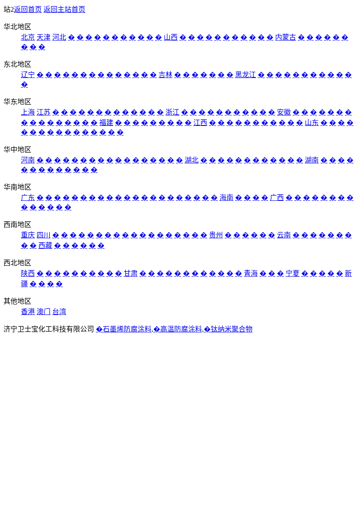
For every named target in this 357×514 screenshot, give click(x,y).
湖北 (192, 160)
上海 (28, 112)
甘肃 (131, 273)
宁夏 (293, 273)
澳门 (44, 311)
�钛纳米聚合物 (228, 329)
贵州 (216, 235)
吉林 (165, 74)
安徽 (284, 112)
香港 (28, 311)
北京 (28, 37)
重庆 (28, 235)
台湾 (59, 311)
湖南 (312, 160)
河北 (59, 37)
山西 (171, 37)
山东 (312, 122)
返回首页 (28, 9)
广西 (277, 197)
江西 (200, 122)
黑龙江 (245, 74)
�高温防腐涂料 (177, 329)
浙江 (172, 112)
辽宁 (28, 74)
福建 (106, 122)
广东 (28, 197)
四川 (44, 235)
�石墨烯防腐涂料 (124, 329)
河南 (28, 160)
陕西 (28, 273)
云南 (284, 235)
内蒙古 (285, 37)
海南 (226, 197)
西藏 (45, 245)
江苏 (44, 112)
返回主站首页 (64, 9)
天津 (44, 37)
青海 (251, 273)
